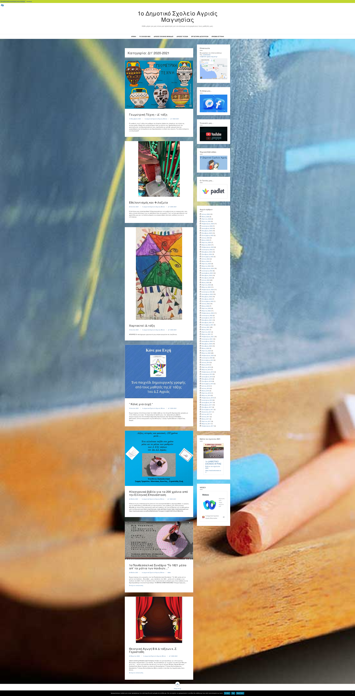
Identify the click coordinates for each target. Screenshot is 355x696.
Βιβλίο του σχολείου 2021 (212, 467)
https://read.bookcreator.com (213, 471)
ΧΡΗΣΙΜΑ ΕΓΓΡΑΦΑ (218, 36)
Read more (240, 693)
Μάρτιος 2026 (206, 221)
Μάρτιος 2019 (206, 369)
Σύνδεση (29, 1)
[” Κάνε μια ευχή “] (158, 371)
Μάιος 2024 (205, 261)
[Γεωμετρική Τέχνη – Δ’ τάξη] (158, 84)
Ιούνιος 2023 (206, 280)
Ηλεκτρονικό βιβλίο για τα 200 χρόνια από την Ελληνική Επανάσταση (158, 493)
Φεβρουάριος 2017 (208, 426)
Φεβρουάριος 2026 (208, 224)
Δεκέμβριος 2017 (207, 402)
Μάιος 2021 (205, 329)
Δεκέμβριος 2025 (207, 228)
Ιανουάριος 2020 (207, 358)
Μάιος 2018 (205, 391)
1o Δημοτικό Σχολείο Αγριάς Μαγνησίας (177, 16)
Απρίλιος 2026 (206, 219)
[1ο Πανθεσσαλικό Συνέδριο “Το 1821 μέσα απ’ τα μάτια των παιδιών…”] (158, 541)
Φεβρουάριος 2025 (208, 247)
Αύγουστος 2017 (207, 412)
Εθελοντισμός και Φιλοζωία (148, 202)
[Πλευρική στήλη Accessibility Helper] (2, 5)
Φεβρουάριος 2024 (208, 268)
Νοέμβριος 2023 (207, 275)
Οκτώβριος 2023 (207, 278)
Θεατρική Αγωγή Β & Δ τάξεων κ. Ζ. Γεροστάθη (153, 650)
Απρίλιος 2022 (206, 308)
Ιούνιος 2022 (206, 303)
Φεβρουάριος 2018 (208, 398)
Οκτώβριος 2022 (207, 299)
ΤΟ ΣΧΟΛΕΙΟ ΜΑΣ (145, 36)
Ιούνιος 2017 (206, 417)
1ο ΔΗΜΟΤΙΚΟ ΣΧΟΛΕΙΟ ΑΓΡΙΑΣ (213, 462)
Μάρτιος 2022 (206, 311)
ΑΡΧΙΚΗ (133, 36)
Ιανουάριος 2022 (207, 315)
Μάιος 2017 (205, 419)
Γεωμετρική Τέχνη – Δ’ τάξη (148, 114)
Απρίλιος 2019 (206, 367)
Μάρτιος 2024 (206, 266)
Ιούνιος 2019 (206, 362)
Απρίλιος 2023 (206, 285)
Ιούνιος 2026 (206, 214)
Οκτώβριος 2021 (207, 322)
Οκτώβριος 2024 (207, 254)
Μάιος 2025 (205, 240)
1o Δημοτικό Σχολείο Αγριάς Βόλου (155, 119)
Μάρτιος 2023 (206, 287)
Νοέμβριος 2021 (207, 320)
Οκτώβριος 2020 (207, 346)
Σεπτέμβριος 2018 (207, 384)
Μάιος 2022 (205, 306)
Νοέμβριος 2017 (207, 405)
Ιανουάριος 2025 (207, 249)
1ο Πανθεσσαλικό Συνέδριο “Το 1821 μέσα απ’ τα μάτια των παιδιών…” (157, 566)
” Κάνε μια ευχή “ (141, 404)
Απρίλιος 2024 (206, 264)
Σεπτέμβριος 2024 (207, 256)
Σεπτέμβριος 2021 (207, 325)
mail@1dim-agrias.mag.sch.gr (208, 56)
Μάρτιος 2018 (206, 395)
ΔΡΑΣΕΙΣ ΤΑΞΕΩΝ (182, 36)
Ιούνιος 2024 (206, 259)
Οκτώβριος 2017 (207, 407)
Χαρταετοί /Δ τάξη (142, 325)
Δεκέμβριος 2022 (207, 294)
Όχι (233, 693)
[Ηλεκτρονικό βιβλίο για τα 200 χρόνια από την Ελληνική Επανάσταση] (158, 457)
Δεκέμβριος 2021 (207, 318)
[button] (177, 684)
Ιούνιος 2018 (206, 388)
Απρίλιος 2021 (206, 332)
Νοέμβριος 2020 (207, 344)
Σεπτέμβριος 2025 (207, 235)
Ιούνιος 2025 (206, 238)
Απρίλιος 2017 (206, 421)
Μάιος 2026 (205, 217)
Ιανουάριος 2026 (207, 226)
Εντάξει (227, 693)
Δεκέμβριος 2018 (207, 377)
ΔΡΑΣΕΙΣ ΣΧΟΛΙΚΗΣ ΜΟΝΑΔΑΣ (163, 36)
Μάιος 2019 (205, 365)
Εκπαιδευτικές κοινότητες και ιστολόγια (13, 1)
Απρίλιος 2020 (206, 351)
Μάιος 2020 (205, 348)
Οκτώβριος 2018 (207, 381)
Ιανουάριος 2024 (207, 271)
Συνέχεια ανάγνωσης (141, 585)
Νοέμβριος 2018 (207, 379)
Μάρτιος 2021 (206, 334)
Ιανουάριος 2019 (207, 374)
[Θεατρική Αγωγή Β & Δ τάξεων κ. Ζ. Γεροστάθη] (158, 620)
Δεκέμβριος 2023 (207, 273)
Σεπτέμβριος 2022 (207, 301)
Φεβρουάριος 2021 (208, 336)
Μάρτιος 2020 (206, 353)
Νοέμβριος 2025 (207, 231)
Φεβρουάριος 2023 (208, 289)
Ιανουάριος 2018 (207, 400)
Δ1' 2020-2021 (174, 119)
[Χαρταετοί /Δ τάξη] (158, 269)
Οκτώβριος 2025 (207, 233)
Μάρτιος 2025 (206, 245)
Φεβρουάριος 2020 (208, 355)
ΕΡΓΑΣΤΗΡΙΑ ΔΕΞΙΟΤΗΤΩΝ (199, 36)
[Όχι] (353, 693)
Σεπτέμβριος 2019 (207, 360)
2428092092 (206, 55)
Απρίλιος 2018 (206, 393)
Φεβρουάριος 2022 (208, 313)
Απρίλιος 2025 (206, 242)
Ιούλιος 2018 (206, 386)
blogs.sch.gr (177, 689)
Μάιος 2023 (205, 282)
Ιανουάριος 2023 (207, 292)
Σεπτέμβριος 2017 (207, 409)
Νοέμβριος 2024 (207, 252)
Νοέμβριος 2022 (207, 296)
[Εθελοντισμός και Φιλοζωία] (158, 168)
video (169, 572)
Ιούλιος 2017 (206, 414)
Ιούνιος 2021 (206, 327)
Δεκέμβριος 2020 (207, 341)
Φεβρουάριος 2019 (208, 372)
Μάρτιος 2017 (206, 424)
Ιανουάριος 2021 (207, 339)
